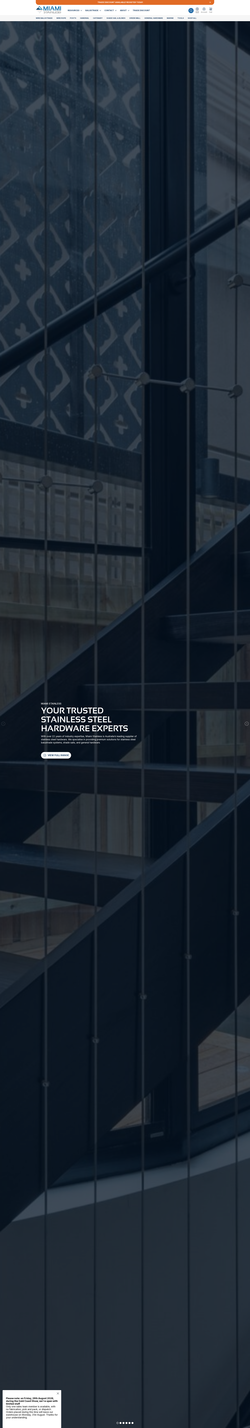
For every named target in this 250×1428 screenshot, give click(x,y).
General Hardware (153, 18)
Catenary (98, 18)
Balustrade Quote (60, 744)
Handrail (84, 18)
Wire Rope (61, 18)
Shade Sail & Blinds (116, 18)
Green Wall (134, 18)
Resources (74, 10)
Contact (109, 10)
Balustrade (92, 10)
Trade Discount (141, 10)
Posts (73, 18)
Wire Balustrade (44, 18)
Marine (170, 18)
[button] (191, 10)
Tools (180, 18)
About (123, 10)
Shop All (192, 18)
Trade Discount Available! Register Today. (120, 2)
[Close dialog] (58, 1393)
